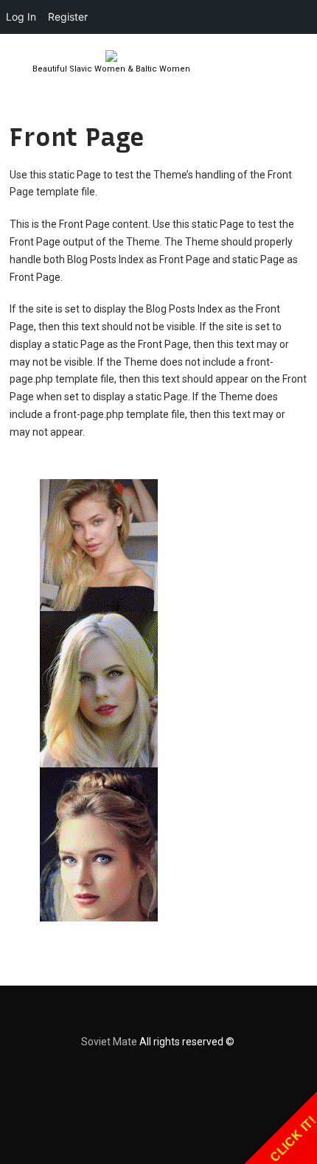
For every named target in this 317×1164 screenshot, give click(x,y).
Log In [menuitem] (21, 16)
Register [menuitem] (68, 16)
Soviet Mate (109, 1042)
